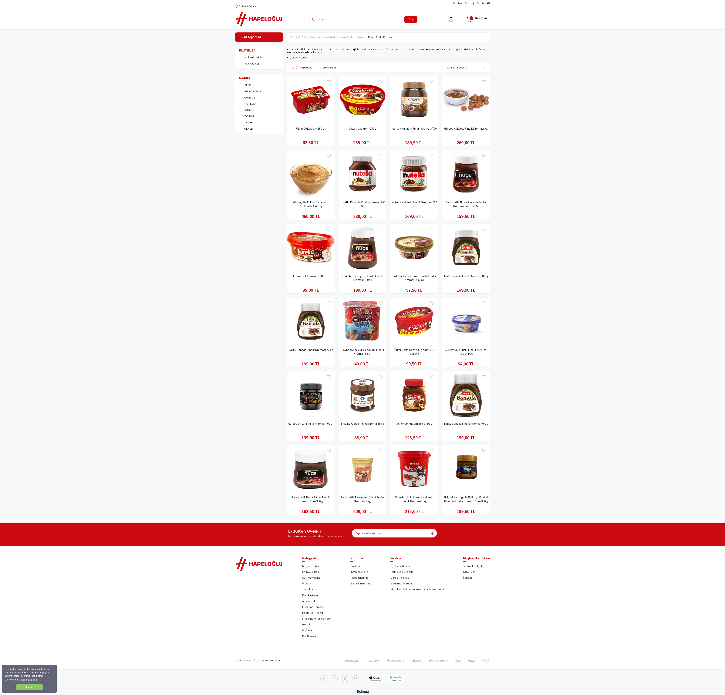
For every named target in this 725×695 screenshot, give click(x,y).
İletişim (467, 577)
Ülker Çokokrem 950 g (362, 128)
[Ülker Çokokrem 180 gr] (311, 100)
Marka (245, 78)
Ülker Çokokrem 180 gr (310, 128)
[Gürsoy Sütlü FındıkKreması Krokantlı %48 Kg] (311, 174)
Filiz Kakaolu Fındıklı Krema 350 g (362, 423)
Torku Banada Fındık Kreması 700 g (310, 350)
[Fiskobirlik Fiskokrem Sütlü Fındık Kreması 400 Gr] (414, 247)
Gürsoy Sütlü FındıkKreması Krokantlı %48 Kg (311, 204)
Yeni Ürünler (251, 63)
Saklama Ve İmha (401, 583)
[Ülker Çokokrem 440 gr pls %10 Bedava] (414, 321)
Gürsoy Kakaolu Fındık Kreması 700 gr (414, 130)
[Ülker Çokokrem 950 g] (362, 100)
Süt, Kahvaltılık (311, 577)
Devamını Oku (298, 57)
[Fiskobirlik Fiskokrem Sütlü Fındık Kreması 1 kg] (362, 469)
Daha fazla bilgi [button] (29, 680)
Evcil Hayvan (309, 636)
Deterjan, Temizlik (313, 606)
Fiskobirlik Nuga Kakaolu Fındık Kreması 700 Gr (362, 278)
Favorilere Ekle (329, 82)
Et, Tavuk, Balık (311, 571)
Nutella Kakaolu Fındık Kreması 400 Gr (414, 204)
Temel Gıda (309, 589)
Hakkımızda (357, 565)
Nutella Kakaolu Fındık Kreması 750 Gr (362, 204)
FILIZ (247, 85)
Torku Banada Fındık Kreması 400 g (466, 276)
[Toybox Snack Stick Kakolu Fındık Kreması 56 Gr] (362, 321)
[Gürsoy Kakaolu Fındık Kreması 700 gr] (414, 100)
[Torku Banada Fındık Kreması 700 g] (311, 321)
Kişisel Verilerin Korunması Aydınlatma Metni (417, 589)
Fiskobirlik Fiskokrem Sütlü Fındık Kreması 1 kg (362, 499)
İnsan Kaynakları (360, 571)
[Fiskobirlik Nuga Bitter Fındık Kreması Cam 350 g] (311, 469)
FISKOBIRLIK (252, 91)
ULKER (248, 128)
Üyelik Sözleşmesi (401, 565)
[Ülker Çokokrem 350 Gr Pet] (414, 395)
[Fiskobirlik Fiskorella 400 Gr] (311, 247)
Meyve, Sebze (311, 565)
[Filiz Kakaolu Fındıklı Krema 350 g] (362, 395)
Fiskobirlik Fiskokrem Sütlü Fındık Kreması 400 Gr (414, 278)
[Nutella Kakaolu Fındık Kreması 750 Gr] (362, 174)
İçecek (306, 583)
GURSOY (249, 97)
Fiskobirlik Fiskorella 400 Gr (311, 276)
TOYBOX (250, 122)
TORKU (249, 116)
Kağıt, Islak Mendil (313, 612)
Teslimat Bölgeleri (248, 6)
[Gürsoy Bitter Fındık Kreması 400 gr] (311, 395)
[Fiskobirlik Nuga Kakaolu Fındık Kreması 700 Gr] (362, 247)
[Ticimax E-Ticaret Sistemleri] (362, 692)
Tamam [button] (29, 687)
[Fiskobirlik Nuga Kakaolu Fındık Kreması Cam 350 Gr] (466, 174)
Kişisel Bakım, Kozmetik (316, 618)
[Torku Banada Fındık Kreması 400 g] (466, 247)
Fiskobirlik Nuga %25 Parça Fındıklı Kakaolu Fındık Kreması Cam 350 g (466, 499)
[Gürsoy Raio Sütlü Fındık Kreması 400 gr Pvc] (466, 321)
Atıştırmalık (309, 601)
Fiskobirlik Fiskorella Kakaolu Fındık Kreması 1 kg (414, 499)
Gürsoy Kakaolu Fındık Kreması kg (466, 128)
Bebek (306, 624)
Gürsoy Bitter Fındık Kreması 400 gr (311, 423)
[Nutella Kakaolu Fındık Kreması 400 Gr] (414, 174)
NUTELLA (250, 103)
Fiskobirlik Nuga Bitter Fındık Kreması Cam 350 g (311, 499)
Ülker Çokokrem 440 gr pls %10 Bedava (414, 351)
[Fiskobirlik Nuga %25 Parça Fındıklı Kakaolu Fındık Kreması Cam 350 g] (466, 469)
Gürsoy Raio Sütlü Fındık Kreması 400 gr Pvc (466, 351)
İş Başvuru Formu (360, 583)
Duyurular (469, 571)
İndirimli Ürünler (254, 57)
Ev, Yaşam (308, 630)
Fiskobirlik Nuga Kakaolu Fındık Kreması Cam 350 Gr (466, 204)
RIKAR (248, 109)
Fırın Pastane (310, 595)
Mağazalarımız (359, 577)
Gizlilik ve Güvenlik (401, 571)
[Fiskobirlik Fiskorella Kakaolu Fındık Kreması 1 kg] (414, 469)
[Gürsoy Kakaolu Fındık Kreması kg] (466, 100)
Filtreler (247, 50)
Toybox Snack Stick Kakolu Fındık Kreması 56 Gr (362, 351)
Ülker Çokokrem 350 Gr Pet (414, 423)
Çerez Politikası (399, 577)
